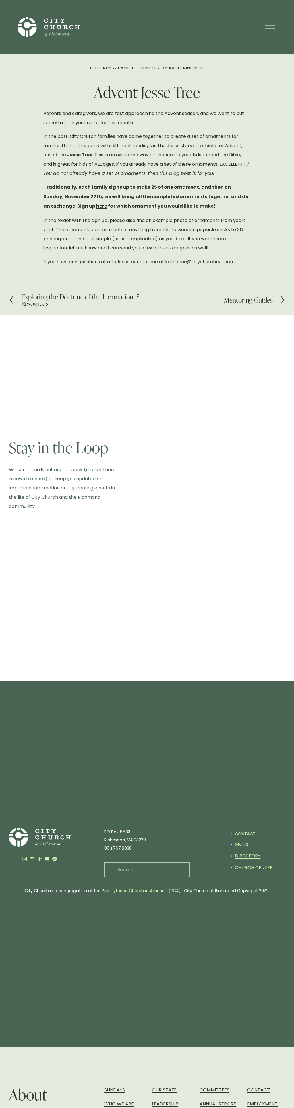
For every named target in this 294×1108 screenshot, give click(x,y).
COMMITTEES (214, 1089)
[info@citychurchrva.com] (32, 859)
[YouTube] (47, 859)
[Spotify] (54, 859)
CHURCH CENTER (254, 867)
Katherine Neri (186, 68)
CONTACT (245, 834)
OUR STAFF (164, 1089)
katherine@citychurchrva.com (200, 261)
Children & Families (113, 68)
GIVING (242, 844)
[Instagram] (24, 859)
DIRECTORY (247, 856)
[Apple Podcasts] (39, 859)
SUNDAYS (114, 1089)
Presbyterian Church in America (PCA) (141, 891)
